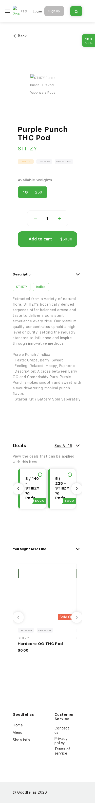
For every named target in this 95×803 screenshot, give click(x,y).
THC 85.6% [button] (44, 161)
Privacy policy (61, 741)
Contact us (61, 730)
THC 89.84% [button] (26, 630)
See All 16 (63, 446)
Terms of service (62, 751)
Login (37, 11)
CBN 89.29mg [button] (63, 161)
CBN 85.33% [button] (45, 630)
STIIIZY (27, 149)
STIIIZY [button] (21, 287)
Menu (17, 732)
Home (18, 725)
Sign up (54, 11)
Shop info (21, 740)
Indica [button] (26, 161)
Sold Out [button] (67, 617)
